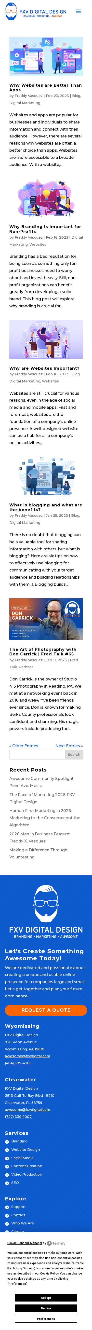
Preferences (46, 1319)
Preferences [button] (17, 1284)
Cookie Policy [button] (49, 1273)
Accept (46, 1298)
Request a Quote (46, 1010)
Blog (76, 96)
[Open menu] (78, 11)
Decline (46, 1308)
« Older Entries (23, 746)
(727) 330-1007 (18, 1116)
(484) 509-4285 (18, 1063)
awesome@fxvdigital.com (27, 1056)
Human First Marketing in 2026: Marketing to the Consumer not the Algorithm (44, 817)
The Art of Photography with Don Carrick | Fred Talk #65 (43, 651)
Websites (37, 244)
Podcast (26, 667)
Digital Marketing (24, 103)
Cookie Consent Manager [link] (24, 1243)
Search (74, 754)
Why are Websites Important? (44, 368)
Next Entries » (69, 746)
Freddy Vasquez (29, 96)
